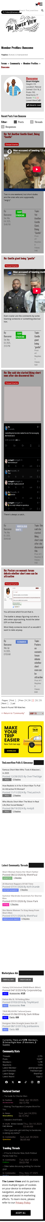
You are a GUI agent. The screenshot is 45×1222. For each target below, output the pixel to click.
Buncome (7, 214)
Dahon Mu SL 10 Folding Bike (16, 999)
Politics (6, 1162)
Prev (21, 700)
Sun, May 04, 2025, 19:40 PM (7, 221)
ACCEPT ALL (21, 1212)
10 (30, 700)
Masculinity (8, 1115)
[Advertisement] (22, 38)
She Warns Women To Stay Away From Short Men (20, 911)
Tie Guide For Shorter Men (15, 1096)
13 (41, 700)
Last (13, 703)
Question (7, 1139)
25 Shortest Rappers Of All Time (17, 884)
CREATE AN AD (25, 980)
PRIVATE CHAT (35, 105)
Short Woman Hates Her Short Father (20, 872)
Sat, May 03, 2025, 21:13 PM (7, 342)
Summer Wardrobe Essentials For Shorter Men (22, 897)
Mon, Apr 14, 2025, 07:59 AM (7, 651)
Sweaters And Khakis (13, 1119)
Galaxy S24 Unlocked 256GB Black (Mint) (21, 987)
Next (4, 703)
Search (43, 10)
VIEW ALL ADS (8, 980)
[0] (36, 5)
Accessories (8, 1102)
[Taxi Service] (22, 739)
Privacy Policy (23, 1202)
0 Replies (14, 904)
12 (37, 700)
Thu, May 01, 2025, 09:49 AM (7, 535)
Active (11, 55)
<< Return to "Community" (13, 713)
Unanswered (22, 55)
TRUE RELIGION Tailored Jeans (16, 1011)
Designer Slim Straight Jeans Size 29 (19, 1023)
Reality (6, 1175)
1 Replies (18, 877)
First (12, 700)
